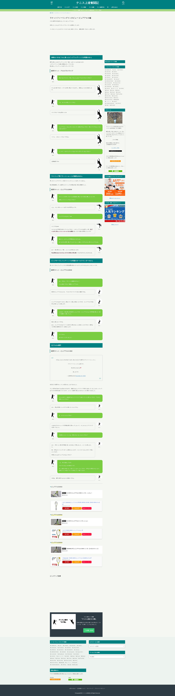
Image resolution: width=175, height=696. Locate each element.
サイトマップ (90, 688)
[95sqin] (107, 90)
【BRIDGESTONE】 (110, 81)
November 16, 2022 (81, 375)
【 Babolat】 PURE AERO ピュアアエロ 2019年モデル (76, 558)
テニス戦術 (83, 7)
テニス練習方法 (100, 7)
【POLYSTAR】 (116, 75)
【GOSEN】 (116, 86)
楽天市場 (66, 508)
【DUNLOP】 (108, 73)
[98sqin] (117, 90)
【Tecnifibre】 (116, 73)
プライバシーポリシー (100, 688)
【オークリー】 (115, 88)
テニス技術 (75, 7)
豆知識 (107, 105)
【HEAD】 (115, 71)
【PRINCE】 (108, 77)
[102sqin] (118, 92)
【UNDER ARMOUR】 (110, 103)
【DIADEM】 (118, 81)
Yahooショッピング (87, 508)
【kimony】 (117, 79)
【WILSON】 (108, 71)
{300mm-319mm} (109, 97)
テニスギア (67, 7)
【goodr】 (115, 101)
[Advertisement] (61, 41)
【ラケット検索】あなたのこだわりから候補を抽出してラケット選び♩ (88, 10)
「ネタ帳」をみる (88, 630)
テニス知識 (91, 7)
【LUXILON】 (108, 84)
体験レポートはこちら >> (114, 198)
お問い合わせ (114, 7)
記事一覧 (59, 7)
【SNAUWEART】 (109, 79)
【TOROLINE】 (109, 86)
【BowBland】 (116, 84)
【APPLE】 (119, 103)
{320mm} (116, 97)
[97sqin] (112, 90)
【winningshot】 (109, 82)
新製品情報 (117, 99)
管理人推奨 (113, 105)
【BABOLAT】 (108, 69)
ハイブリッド (108, 101)
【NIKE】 (122, 88)
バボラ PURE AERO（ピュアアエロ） (72, 530)
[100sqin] (113, 92)
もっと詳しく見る (115, 147)
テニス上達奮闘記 (87, 2)
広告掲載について (81, 688)
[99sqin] (107, 92)
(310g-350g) (115, 95)
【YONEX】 (121, 69)
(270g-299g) (119, 94)
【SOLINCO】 (115, 77)
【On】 (115, 69)
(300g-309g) (108, 95)
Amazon (76, 508)
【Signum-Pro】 (117, 82)
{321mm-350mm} (109, 99)
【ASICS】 (108, 88)
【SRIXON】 (108, 75)
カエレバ (67, 559)
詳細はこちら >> (114, 224)
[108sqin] (113, 94)
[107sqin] (107, 94)
